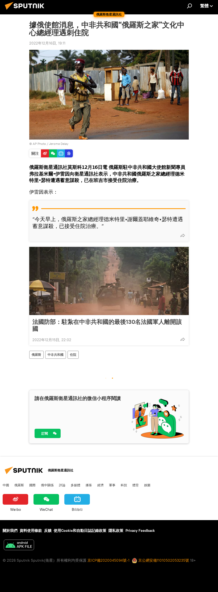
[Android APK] (19, 546)
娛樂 (147, 485)
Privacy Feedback (140, 530)
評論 (62, 485)
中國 (6, 485)
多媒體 (75, 485)
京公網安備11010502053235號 (163, 560)
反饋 (48, 530)
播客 (89, 485)
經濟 (100, 485)
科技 (124, 485)
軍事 (112, 485)
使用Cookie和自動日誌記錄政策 (80, 530)
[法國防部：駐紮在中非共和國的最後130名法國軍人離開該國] (109, 281)
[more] (182, 235)
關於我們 (10, 530)
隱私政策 (115, 530)
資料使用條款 (31, 530)
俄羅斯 (36, 355)
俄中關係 (47, 485)
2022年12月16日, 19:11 (47, 43)
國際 (32, 485)
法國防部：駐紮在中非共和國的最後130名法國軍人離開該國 (107, 325)
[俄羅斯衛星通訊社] (26, 10)
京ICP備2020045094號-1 (108, 560)
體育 (135, 485)
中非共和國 (56, 355)
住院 (73, 355)
